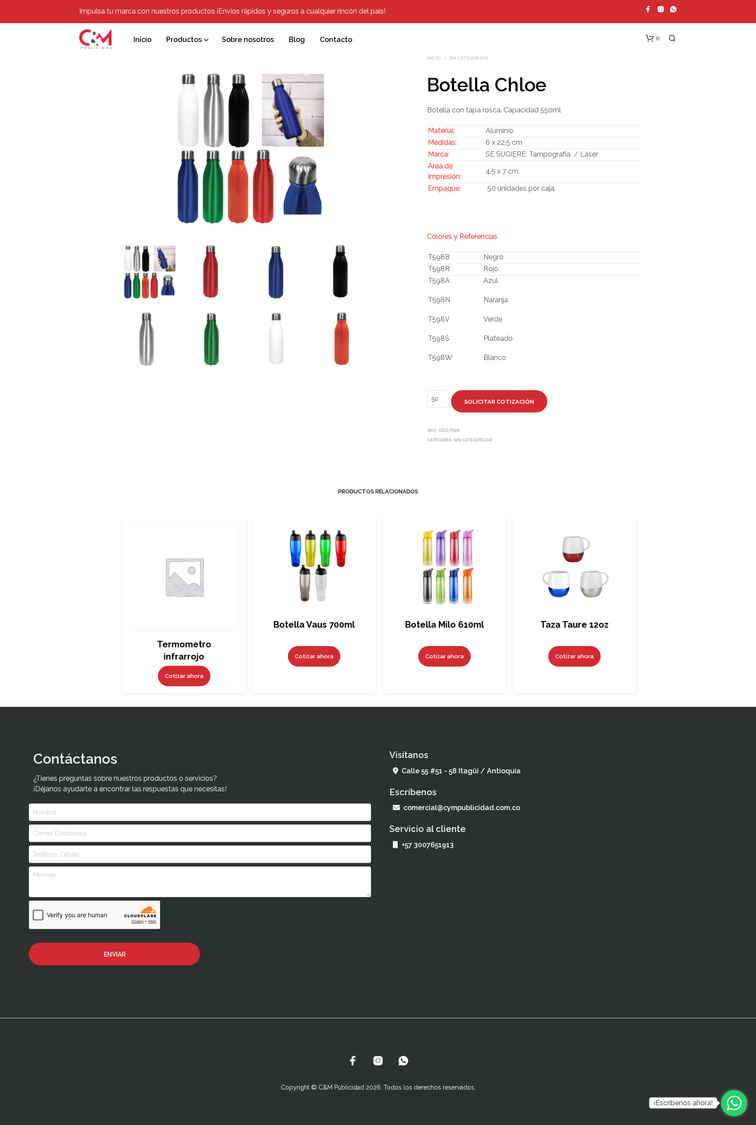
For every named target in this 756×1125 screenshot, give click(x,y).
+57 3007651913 (428, 845)
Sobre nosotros (248, 39)
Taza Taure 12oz (574, 624)
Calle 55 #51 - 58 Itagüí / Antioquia (461, 771)
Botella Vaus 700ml (314, 624)
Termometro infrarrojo (184, 650)
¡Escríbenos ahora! (683, 1103)
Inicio (142, 39)
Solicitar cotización (499, 401)
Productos (184, 39)
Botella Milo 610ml (444, 624)
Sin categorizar (468, 58)
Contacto (336, 39)
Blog (297, 39)
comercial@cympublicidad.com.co (461, 808)
